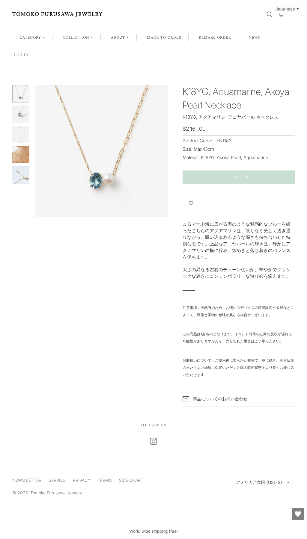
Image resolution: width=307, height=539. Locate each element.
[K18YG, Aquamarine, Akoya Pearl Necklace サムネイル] (21, 93)
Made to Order (164, 37)
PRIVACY (81, 480)
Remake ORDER (215, 37)
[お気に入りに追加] (191, 203)
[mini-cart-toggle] (281, 14)
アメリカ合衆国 (259, 482)
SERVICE (57, 480)
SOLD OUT (238, 177)
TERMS (104, 480)
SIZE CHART (131, 480)
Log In (21, 55)
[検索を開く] (270, 14)
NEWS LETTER (26, 480)
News (254, 37)
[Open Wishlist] (298, 514)
